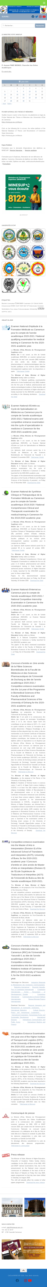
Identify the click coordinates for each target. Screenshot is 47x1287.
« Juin (4, 104)
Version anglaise (31, 150)
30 (23, 101)
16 (23, 95)
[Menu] (44, 3)
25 (36, 98)
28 (11, 101)
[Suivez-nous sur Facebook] (33, 16)
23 (23, 98)
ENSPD (41, 303)
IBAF (25, 306)
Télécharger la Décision (25, 772)
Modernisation (33, 306)
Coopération (27, 303)
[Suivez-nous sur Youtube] (44, 16)
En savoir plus (7, 71)
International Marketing (19, 1010)
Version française (16, 150)
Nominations (6, 309)
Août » (9, 104)
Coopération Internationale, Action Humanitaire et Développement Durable (28, 992)
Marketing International (21, 987)
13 (5, 95)
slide (41, 308)
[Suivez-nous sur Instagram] (40, 16)
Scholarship (33, 309)
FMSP (21, 306)
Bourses (4, 303)
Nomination (41, 306)
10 (29, 91)
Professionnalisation (23, 309)
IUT (28, 306)
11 (36, 91)
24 (29, 98)
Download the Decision (37, 909)
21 (11, 98)
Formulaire (6, 164)
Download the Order (33, 483)
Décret (36, 303)
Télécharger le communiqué (20, 1146)
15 (17, 95)
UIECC (10, 311)
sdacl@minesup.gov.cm (14, 1227)
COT (32, 303)
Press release (18, 1154)
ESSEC (13, 306)
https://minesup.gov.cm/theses (12, 122)
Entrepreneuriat (6, 306)
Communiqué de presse (23, 1113)
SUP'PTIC (4, 311)
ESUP (17, 306)
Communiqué (11, 303)
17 (29, 95)
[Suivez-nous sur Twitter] (36, 16)
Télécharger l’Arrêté (23, 371)
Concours (19, 303)
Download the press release (35, 1182)
